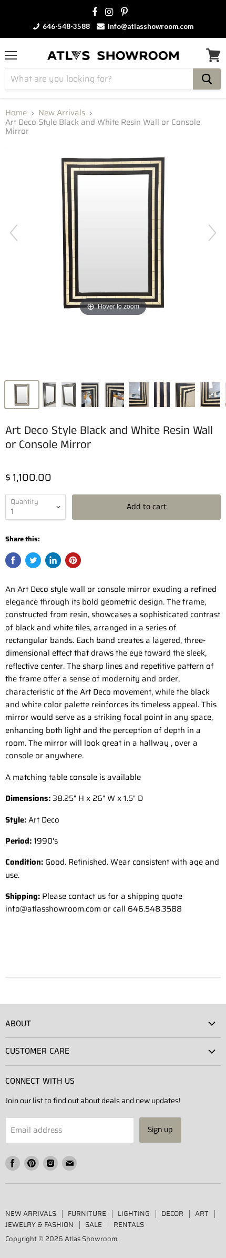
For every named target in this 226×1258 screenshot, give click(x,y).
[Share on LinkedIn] (53, 560)
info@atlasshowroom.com (149, 26)
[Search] (207, 79)
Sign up (160, 1130)
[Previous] (13, 232)
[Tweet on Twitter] (33, 560)
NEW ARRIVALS (30, 1213)
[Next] (212, 232)
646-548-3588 (65, 26)
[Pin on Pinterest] (73, 560)
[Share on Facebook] (13, 560)
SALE (93, 1224)
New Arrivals (61, 112)
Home (16, 112)
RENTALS (129, 1224)
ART (202, 1213)
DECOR (172, 1213)
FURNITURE (87, 1213)
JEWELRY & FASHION (39, 1224)
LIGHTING (134, 1213)
